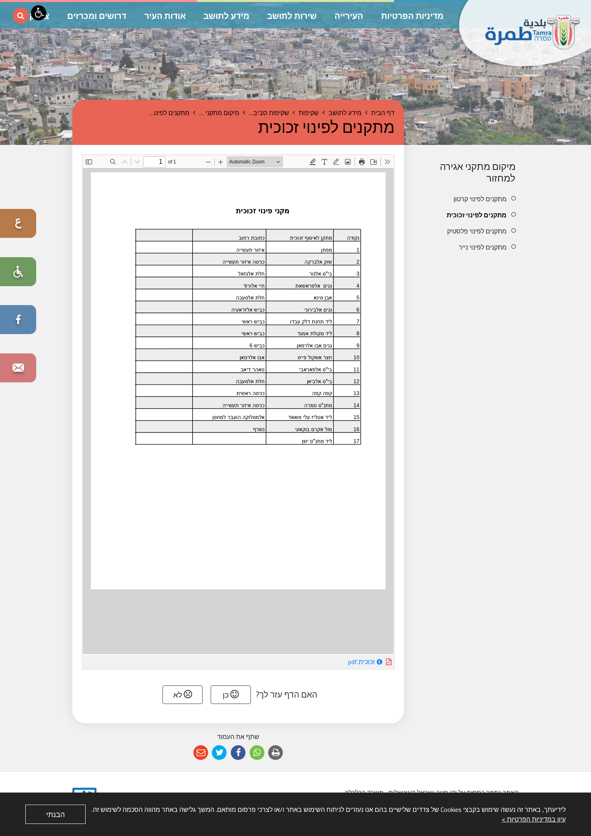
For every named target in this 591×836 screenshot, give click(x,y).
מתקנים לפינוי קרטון (480, 199)
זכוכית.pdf (338, 661)
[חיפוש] (21, 16)
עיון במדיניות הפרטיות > (534, 819)
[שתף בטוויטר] (219, 753)
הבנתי (55, 814)
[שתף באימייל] (200, 753)
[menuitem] (467, 199)
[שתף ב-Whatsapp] (257, 753)
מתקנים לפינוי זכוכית (477, 215)
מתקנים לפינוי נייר (483, 247)
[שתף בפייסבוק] (238, 753)
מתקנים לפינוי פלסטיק (477, 231)
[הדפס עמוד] (275, 753)
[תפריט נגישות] (38, 13)
